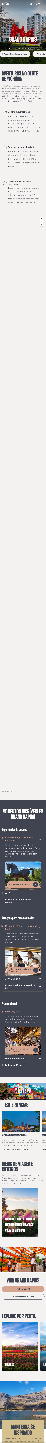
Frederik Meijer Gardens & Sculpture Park (19, 839)
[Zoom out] (41, 221)
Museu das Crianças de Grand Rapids (21, 928)
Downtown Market (15, 1058)
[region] (23, 504)
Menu (37, 4)
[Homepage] (5, 5)
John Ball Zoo (12, 978)
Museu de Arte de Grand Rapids (18, 901)
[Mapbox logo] (7, 791)
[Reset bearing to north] (41, 224)
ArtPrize (9, 893)
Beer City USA (12, 1011)
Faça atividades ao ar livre (18, 54)
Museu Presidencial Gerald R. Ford (20, 987)
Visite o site (22, 1289)
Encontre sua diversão (24, 1296)
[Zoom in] (41, 218)
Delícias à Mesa (13, 1065)
